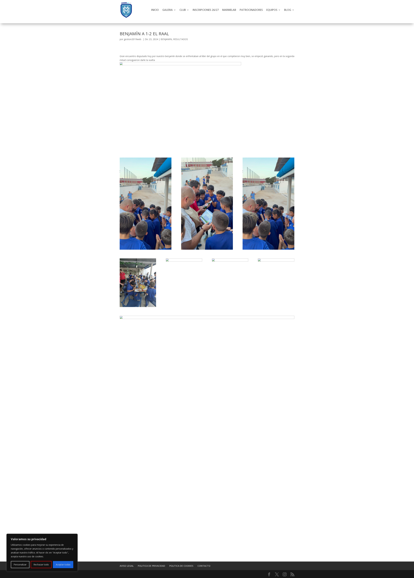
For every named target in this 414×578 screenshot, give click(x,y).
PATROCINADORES (251, 10)
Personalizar (20, 564)
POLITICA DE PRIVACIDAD (151, 565)
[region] (42, 553)
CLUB (183, 10)
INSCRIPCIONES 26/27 (206, 10)
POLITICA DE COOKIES (181, 565)
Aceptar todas (63, 564)
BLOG (287, 10)
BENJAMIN (166, 39)
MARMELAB (229, 10)
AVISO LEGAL (127, 565)
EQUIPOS (271, 10)
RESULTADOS (180, 39)
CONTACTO (203, 565)
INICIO (155, 10)
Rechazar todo (41, 564)
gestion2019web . (133, 39)
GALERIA (167, 10)
